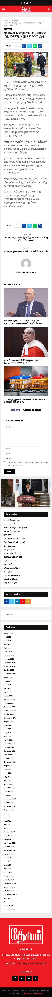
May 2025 (7, 688)
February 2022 (9, 832)
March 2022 (8, 828)
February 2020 (9, 909)
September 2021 (10, 850)
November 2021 (10, 843)
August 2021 (8, 854)
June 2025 (8, 685)
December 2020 (10, 883)
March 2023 (8, 784)
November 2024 (10, 710)
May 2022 (7, 821)
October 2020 (9, 891)
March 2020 (8, 905)
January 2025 (9, 703)
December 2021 (9, 839)
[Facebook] (15, 978)
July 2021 (7, 858)
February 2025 (9, 699)
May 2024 (7, 732)
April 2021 (7, 869)
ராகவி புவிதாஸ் (11, 579)
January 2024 (9, 747)
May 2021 (7, 865)
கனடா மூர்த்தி (10, 553)
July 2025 (7, 681)
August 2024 (8, 721)
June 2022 (8, 817)
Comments (15, 410)
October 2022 (9, 802)
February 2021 (9, 876)
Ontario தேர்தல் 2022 (12, 520)
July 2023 (7, 769)
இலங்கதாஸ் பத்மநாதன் (15, 538)
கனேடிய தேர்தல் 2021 (13, 557)
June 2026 (8, 640)
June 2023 (8, 773)
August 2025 (8, 677)
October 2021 (9, 846)
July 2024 (7, 725)
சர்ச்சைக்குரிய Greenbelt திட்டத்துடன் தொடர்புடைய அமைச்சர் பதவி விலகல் (23, 322)
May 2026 (7, 644)
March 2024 (8, 740)
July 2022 (7, 813)
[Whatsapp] (35, 978)
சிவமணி (8, 564)
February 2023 (9, 788)
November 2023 (10, 755)
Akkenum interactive (33, 993)
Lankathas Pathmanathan (26, 272)
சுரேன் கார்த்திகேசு (12, 568)
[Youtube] (29, 978)
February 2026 (9, 655)
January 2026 (9, 659)
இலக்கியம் (9, 535)
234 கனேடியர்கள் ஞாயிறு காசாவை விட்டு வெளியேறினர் (26, 239)
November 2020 (10, 887)
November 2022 (10, 799)
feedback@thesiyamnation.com (32, 963)
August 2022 (8, 810)
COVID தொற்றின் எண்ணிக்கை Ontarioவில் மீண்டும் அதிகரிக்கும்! (24, 400)
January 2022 (9, 835)
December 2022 (10, 795)
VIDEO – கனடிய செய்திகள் (15, 527)
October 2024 (9, 714)
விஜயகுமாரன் (10, 583)
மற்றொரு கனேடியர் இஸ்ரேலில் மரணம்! (26, 251)
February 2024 (9, 743)
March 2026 (8, 651)
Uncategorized (9, 524)
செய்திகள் (7, 29)
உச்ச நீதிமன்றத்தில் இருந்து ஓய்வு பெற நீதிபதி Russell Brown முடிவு (23, 361)
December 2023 (10, 751)
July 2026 (7, 637)
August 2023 (8, 766)
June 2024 (8, 729)
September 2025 (10, 673)
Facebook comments (32, 410)
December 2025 (10, 663)
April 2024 (7, 736)
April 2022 (7, 824)
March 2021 (8, 872)
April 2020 (7, 902)
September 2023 (10, 762)
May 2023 (7, 777)
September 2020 (10, 894)
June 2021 (7, 861)
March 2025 (8, 696)
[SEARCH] (45, 614)
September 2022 (10, 806)
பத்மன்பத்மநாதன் (12, 575)
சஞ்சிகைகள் (10, 560)
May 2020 (7, 898)
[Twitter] (22, 978)
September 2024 (10, 718)
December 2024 (10, 707)
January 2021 (9, 880)
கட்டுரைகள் (9, 549)
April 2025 (7, 692)
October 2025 (9, 670)
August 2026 (9, 633)
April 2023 (7, 780)
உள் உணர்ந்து (10, 546)
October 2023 (9, 758)
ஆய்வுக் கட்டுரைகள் (13, 531)
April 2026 (7, 648)
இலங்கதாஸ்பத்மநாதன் (14, 542)
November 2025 (10, 666)
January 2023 (9, 791)
